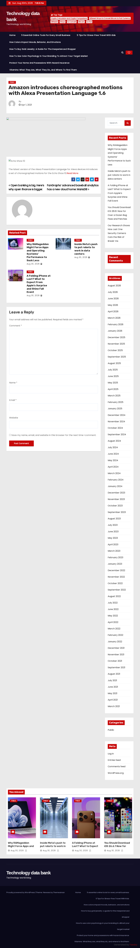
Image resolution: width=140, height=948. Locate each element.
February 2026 (115, 324)
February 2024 (115, 479)
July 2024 (113, 447)
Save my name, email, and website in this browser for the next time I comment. (53, 435)
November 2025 (116, 343)
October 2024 (115, 427)
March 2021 (114, 706)
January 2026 (115, 330)
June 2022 (113, 609)
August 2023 (114, 518)
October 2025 (115, 350)
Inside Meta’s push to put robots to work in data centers (85, 249)
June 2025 (113, 376)
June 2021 (113, 686)
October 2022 (115, 583)
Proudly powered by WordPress (20, 892)
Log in (111, 753)
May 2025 (113, 382)
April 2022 (113, 622)
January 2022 (115, 641)
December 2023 (116, 492)
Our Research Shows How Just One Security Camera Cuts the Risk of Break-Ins (119, 233)
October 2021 (115, 660)
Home (12, 35)
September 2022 (117, 589)
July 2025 (113, 369)
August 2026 (114, 285)
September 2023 (117, 512)
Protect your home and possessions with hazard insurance (39, 62)
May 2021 (112, 693)
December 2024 (116, 415)
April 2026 (113, 311)
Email (13, 400)
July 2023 (113, 525)
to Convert (71, 22)
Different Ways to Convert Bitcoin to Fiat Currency (110, 18)
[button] (122, 52)
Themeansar (59, 892)
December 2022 (116, 570)
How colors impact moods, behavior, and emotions (35, 42)
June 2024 (113, 453)
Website (13, 417)
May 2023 (113, 538)
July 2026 (113, 292)
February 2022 (115, 635)
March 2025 (114, 395)
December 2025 (116, 337)
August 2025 (114, 363)
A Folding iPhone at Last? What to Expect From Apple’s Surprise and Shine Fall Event (39, 284)
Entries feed (114, 760)
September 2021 (116, 667)
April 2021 (113, 699)
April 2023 (113, 544)
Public (12, 82)
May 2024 (113, 460)
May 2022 (113, 615)
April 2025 (113, 389)
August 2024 (114, 440)
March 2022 (114, 628)
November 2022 (116, 576)
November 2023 (116, 499)
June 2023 (113, 531)
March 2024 (114, 473)
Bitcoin (81, 22)
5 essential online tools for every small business (46, 35)
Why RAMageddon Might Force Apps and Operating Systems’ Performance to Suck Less (38, 252)
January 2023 (115, 563)
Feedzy (133, 944)
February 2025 (115, 402)
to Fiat (89, 22)
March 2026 (114, 317)
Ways (62, 22)
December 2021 (116, 648)
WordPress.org (116, 773)
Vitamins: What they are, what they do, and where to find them (43, 69)
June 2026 (113, 298)
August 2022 (114, 596)
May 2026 (113, 305)
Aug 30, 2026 (33, 263)
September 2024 (117, 434)
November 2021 (116, 654)
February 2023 (115, 557)
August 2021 (114, 673)
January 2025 (115, 408)
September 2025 (117, 356)
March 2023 (114, 550)
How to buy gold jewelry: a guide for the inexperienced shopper (42, 49)
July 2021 (112, 680)
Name (13, 382)
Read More (72, 173)
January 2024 (115, 486)
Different (54, 22)
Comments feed (116, 766)
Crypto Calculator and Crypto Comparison (69, 18)
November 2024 (116, 421)
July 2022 (113, 602)
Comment (15, 325)
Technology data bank (28, 872)
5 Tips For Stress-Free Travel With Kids (96, 35)
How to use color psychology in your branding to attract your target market (48, 56)
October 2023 (115, 505)
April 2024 (113, 466)
